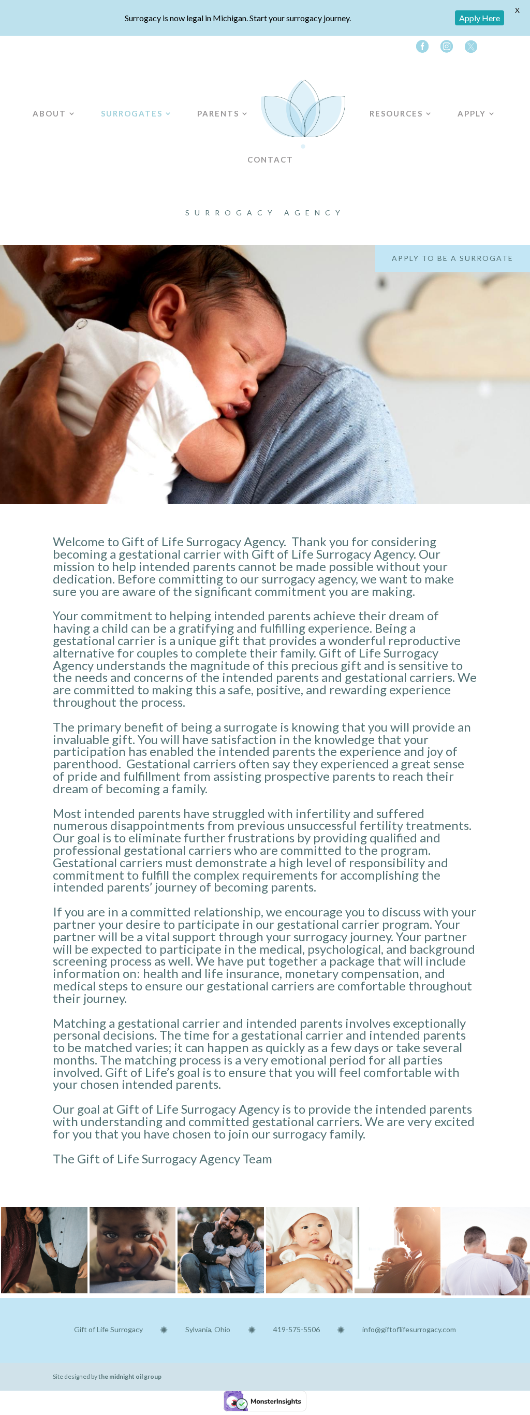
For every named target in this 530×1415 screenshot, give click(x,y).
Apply (472, 109)
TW (469, 48)
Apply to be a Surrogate (452, 258)
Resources (396, 109)
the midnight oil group (129, 1376)
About (49, 109)
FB (420, 48)
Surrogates (132, 109)
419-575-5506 (296, 1329)
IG (444, 48)
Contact (270, 155)
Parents (218, 109)
